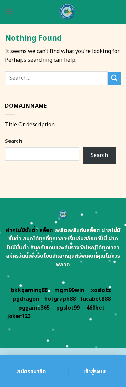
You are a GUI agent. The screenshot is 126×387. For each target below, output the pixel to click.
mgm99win (69, 290)
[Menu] (9, 11)
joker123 (19, 316)
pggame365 (34, 308)
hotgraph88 (60, 299)
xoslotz (101, 290)
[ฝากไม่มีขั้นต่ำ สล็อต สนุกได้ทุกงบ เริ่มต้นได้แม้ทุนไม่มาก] (67, 12)
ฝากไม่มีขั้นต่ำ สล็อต (29, 230)
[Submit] (114, 78)
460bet (95, 308)
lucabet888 (96, 299)
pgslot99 (68, 308)
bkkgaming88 (29, 290)
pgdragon (26, 299)
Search (13, 141)
